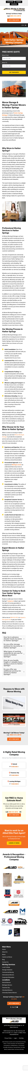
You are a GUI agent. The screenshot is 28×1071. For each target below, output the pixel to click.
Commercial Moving (8, 972)
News (3, 954)
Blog (3, 959)
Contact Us (5, 962)
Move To (4, 62)
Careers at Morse (14, 843)
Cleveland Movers (7, 990)
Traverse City (14, 773)
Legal (15, 1038)
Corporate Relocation (8, 977)
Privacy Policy (8, 1038)
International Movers (8, 975)
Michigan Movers (7, 985)
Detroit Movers (6, 982)
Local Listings (6, 967)
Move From (5, 55)
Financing (14, 4)
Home (4, 949)
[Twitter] (10, 1007)
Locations (10, 1)
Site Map (21, 1038)
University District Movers (9, 992)
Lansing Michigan (14, 781)
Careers (18, 1)
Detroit (14, 764)
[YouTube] (17, 1007)
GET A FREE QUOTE (14, 20)
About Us (4, 952)
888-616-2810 (15, 16)
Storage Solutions (7, 969)
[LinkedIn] (13, 1007)
